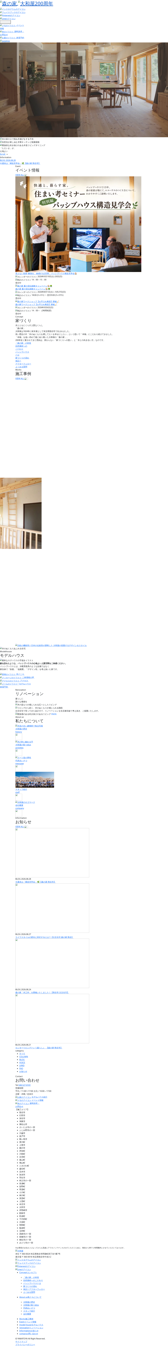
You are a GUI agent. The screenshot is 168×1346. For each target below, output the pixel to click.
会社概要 (27, 1314)
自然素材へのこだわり (33, 1280)
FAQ (21, 1068)
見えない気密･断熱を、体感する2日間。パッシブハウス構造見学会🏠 (46, 273)
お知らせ (23, 1071)
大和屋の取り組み (31, 1305)
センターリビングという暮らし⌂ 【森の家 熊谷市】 (38, 1047)
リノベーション (31, 1327)
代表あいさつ (29, 1308)
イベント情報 (27, 1321)
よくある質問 (21, 366)
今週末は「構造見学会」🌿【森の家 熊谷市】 (35, 882)
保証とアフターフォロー (34, 1289)
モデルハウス (31, 1324)
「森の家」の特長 (23, 343)
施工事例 (26, 1318)
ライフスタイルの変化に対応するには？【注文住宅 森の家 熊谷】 (44, 937)
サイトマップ (21, 1341)
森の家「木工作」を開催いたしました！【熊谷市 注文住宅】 (42, 992)
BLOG (22, 1059)
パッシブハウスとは (32, 1283)
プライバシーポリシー (25, 1344)
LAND (21, 1065)
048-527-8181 (24, 1085)
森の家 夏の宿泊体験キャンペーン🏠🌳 (32, 289)
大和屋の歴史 (29, 1302)
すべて (22, 1053)
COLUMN (23, 1056)
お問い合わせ (28, 1333)
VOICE (22, 1062)
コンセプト (28, 1272)
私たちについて (30, 1297)
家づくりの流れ (22, 358)
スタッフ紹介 (29, 1311)
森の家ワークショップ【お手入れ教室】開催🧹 (36, 304)
